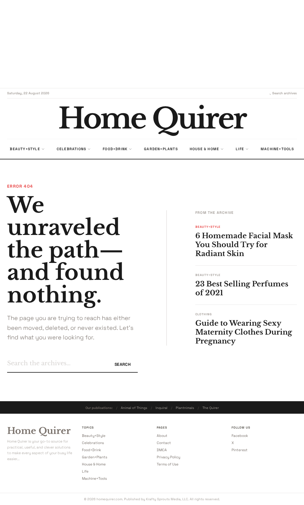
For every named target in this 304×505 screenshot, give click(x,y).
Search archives (284, 93)
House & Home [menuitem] (204, 149)
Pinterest (240, 450)
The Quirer (210, 408)
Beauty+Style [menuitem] (25, 149)
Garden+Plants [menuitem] (161, 149)
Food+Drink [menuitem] (115, 149)
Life (85, 471)
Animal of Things (134, 408)
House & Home (94, 464)
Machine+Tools (94, 478)
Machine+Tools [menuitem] (277, 149)
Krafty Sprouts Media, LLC (167, 499)
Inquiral (161, 408)
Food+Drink (91, 450)
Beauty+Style (93, 435)
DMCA (162, 450)
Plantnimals (185, 408)
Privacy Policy (168, 457)
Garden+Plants (94, 457)
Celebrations (93, 442)
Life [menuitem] (240, 149)
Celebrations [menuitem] (71, 149)
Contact (164, 442)
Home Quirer (39, 431)
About (162, 435)
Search (123, 364)
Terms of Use (167, 464)
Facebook (240, 435)
